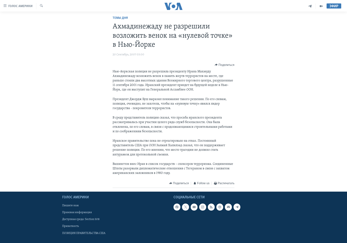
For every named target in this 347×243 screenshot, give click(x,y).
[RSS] (211, 207)
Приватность (70, 226)
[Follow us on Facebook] (177, 207)
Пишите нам (70, 205)
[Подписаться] (228, 207)
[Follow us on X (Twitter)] (185, 207)
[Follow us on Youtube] (194, 207)
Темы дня (120, 18)
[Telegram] (310, 6)
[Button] (224, 65)
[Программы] (321, 6)
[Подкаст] (219, 207)
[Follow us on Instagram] (202, 207)
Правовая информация (77, 212)
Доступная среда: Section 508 (81, 219)
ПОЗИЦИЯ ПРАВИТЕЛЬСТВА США (83, 233)
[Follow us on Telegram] (237, 207)
